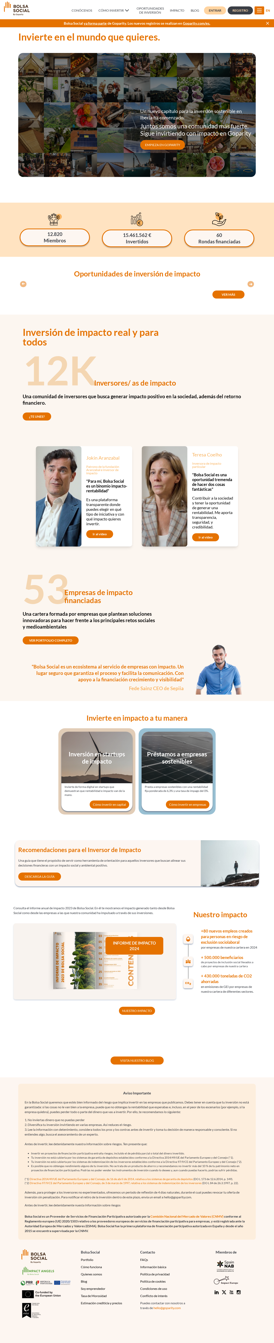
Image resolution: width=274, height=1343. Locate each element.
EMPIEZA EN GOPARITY (162, 145)
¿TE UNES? (37, 416)
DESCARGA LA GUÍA (40, 876)
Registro (240, 10)
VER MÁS (228, 294)
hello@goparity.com (167, 1308)
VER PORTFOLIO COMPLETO (50, 640)
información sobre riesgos (103, 1205)
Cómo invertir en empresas (187, 804)
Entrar (215, 10)
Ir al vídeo (100, 534)
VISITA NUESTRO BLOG (137, 1060)
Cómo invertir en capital (109, 804)
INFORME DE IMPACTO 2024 (134, 946)
